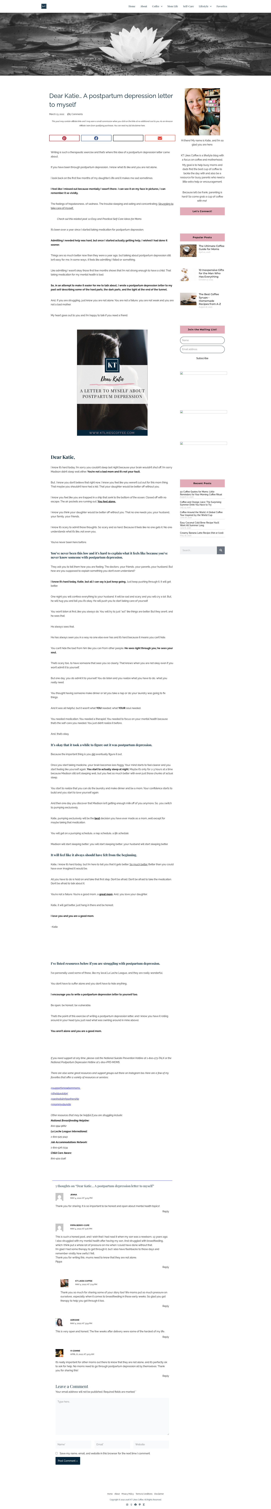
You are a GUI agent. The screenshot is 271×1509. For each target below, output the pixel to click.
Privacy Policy (128, 1494)
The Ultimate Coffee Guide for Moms (211, 248)
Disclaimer (159, 1494)
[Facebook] (135, 1504)
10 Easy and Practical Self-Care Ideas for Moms (114, 218)
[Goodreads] (131, 1504)
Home (132, 6)
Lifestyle (203, 6)
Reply (165, 1211)
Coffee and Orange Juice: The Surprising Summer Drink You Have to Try (200, 503)
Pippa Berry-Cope (79, 1225)
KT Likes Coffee (83, 1281)
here (143, 126)
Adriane (74, 1320)
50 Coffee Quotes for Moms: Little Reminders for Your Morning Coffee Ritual (201, 493)
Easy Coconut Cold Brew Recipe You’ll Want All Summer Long (199, 524)
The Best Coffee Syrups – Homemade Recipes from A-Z (210, 299)
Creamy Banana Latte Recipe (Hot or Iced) (201, 533)
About (143, 6)
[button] (160, 6)
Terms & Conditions (144, 1494)
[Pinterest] (139, 1504)
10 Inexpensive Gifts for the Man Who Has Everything (211, 273)
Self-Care (188, 6)
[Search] (221, 550)
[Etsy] (144, 1504)
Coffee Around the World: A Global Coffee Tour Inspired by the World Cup (201, 513)
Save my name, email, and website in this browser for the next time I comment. (105, 1453)
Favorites (222, 6)
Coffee (155, 6)
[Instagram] (127, 1504)
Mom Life (172, 6)
